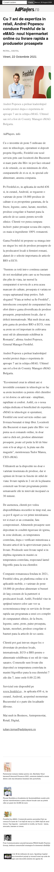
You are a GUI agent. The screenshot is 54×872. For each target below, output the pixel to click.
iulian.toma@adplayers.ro (19, 729)
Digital (15, 51)
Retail (6, 51)
